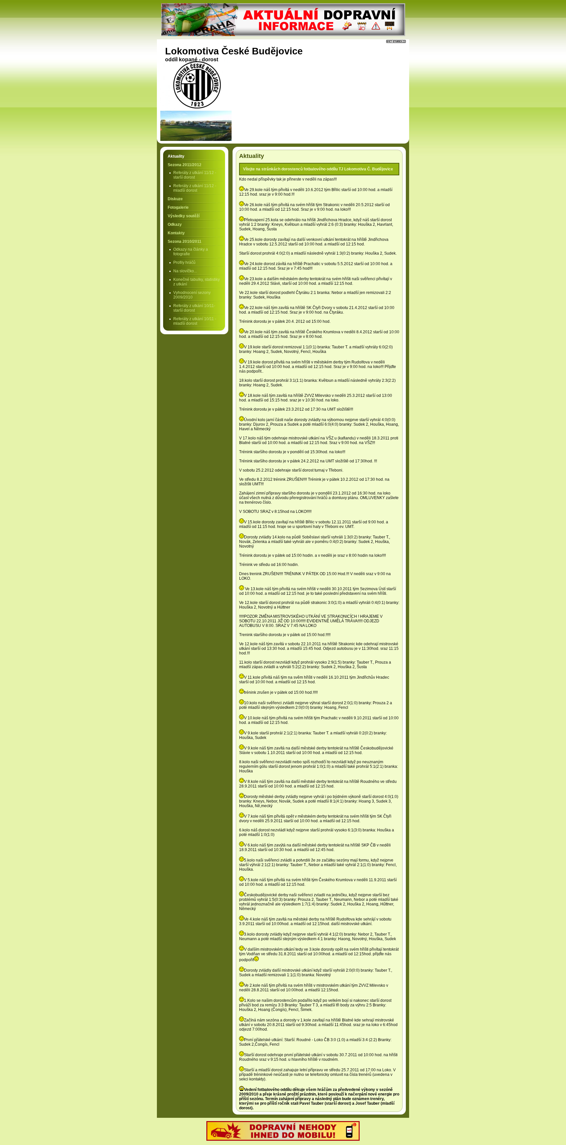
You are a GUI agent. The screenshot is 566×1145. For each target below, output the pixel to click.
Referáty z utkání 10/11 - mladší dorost (194, 321)
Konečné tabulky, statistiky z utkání (196, 281)
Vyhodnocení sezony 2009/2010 (192, 295)
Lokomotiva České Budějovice (234, 51)
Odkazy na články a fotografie (190, 251)
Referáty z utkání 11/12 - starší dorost (194, 175)
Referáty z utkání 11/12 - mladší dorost (194, 188)
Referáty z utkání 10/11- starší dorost (194, 308)
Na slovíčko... (185, 271)
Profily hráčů (184, 262)
